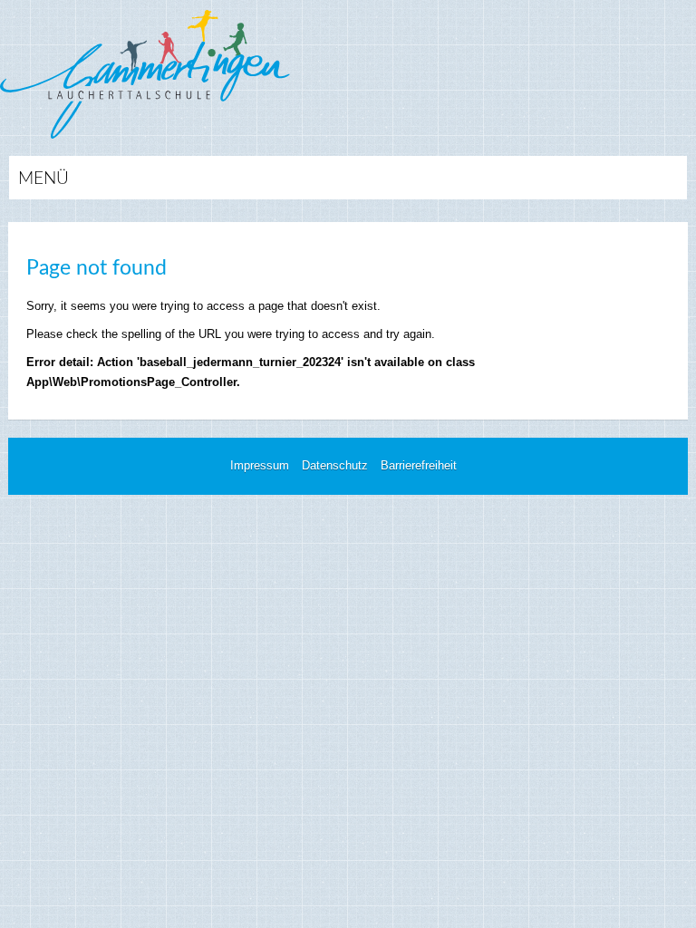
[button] (348, 177)
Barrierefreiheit (419, 465)
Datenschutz (335, 465)
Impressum (259, 465)
